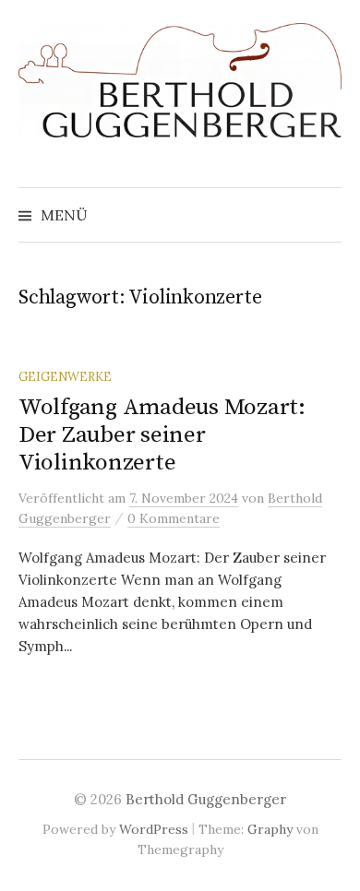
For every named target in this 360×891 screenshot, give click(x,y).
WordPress (153, 829)
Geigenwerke (65, 376)
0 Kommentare (173, 518)
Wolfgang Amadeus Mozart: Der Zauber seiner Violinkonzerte (162, 435)
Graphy (270, 829)
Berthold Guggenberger (206, 799)
